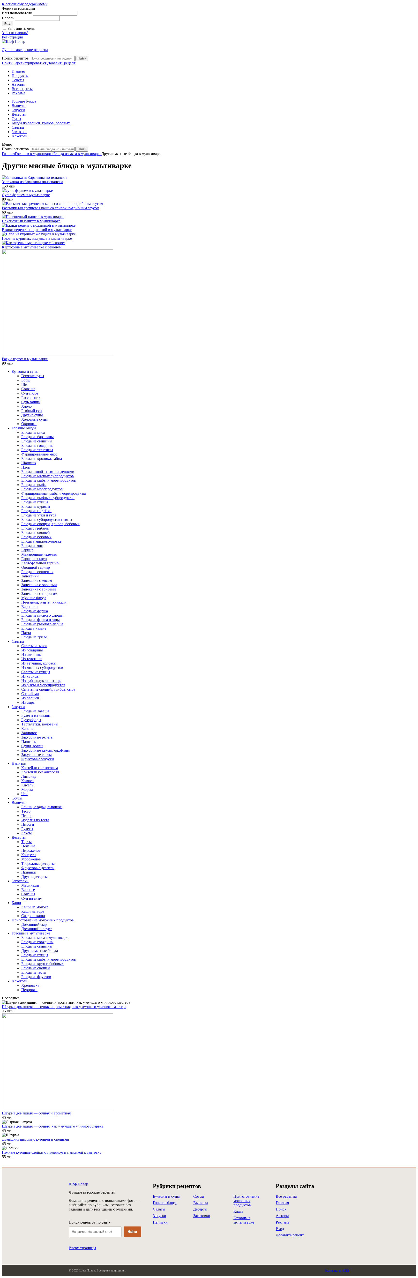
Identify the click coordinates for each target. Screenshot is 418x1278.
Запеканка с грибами (38, 589)
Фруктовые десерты (37, 868)
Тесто (25, 811)
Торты (26, 842)
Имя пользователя (17, 13)
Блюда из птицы (34, 502)
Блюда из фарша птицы (40, 620)
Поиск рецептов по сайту (90, 1222)
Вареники (29, 607)
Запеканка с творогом (39, 593)
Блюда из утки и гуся (38, 515)
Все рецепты (22, 89)
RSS (345, 1270)
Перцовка (29, 990)
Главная (18, 71)
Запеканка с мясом (36, 580)
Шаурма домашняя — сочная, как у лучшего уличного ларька (52, 1126)
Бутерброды (31, 720)
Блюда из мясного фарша (41, 615)
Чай (24, 794)
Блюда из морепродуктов (42, 489)
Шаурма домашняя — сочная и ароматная (36, 1113)
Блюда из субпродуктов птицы (46, 519)
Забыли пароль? (15, 33)
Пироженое (30, 850)
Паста (26, 633)
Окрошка (29, 424)
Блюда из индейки (36, 511)
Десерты (19, 114)
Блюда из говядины (37, 445)
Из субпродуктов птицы (41, 681)
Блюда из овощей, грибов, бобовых (41, 123)
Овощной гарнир (35, 567)
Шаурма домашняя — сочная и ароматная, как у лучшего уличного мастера (64, 1007)
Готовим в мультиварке (34, 154)
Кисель (27, 785)
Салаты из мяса (34, 646)
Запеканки (30, 576)
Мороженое (31, 859)
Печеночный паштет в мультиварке (31, 221)
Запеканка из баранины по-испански (32, 182)
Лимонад (28, 776)
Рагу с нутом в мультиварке (25, 359)
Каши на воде (32, 911)
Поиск (281, 1209)
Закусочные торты (36, 755)
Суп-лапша (30, 402)
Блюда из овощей (35, 533)
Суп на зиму (31, 898)
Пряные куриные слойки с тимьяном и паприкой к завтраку (51, 1152)
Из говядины (32, 650)
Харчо (26, 406)
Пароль (8, 18)
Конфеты (28, 855)
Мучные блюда (33, 598)
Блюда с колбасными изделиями (47, 472)
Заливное (29, 733)
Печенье (28, 846)
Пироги (27, 824)
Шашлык (28, 463)
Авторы (18, 84)
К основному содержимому (24, 4)
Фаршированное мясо (39, 454)
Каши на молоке (34, 907)
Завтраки (19, 132)
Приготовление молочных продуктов (43, 920)
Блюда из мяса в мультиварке (77, 154)
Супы (16, 119)
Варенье (28, 890)
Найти (132, 1231)
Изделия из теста (35, 820)
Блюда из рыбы (33, 485)
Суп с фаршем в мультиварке (26, 195)
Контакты (333, 1270)
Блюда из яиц (32, 546)
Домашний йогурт (36, 929)
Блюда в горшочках (37, 572)
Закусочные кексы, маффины (45, 750)
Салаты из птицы (35, 672)
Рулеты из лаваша (36, 715)
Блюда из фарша (34, 611)
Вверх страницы (82, 1248)
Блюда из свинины (36, 441)
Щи (24, 384)
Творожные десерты (38, 863)
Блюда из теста (33, 972)
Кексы (26, 833)
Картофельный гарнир (40, 563)
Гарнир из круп (34, 559)
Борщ (25, 380)
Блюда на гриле (34, 637)
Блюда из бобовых (36, 537)
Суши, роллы (32, 746)
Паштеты (29, 742)
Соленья (28, 894)
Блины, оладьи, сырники (41, 807)
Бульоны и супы (25, 371)
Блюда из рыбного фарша (42, 624)
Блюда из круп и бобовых (42, 964)
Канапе (27, 728)
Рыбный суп (31, 411)
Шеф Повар (78, 1184)
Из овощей (30, 698)
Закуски (18, 110)
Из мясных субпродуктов (42, 667)
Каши (16, 903)
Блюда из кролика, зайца (41, 458)
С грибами (30, 694)
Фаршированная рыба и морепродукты (53, 493)
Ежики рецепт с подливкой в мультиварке (37, 230)
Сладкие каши (33, 916)
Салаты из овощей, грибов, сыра (48, 689)
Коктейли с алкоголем (39, 768)
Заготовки (20, 881)
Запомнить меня (21, 28)
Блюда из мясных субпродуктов (47, 476)
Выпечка (19, 106)
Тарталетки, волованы (39, 724)
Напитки (19, 763)
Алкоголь (19, 136)
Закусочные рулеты (37, 737)
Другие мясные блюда (39, 951)
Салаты (18, 127)
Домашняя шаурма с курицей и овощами (35, 1139)
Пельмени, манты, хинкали (44, 602)
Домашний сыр (34, 924)
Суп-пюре (29, 393)
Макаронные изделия (39, 554)
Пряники (28, 872)
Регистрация (12, 37)
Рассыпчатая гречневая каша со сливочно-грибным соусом (50, 208)
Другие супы (32, 415)
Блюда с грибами (35, 528)
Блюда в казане (33, 628)
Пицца (26, 816)
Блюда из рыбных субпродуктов (48, 498)
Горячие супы (32, 376)
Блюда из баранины (37, 437)
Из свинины (31, 654)
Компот (27, 781)
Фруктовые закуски (37, 759)
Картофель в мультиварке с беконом (31, 247)
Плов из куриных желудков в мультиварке (37, 238)
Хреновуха (30, 985)
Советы (18, 80)
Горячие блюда (24, 101)
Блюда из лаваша (35, 711)
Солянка (28, 389)
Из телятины (31, 659)
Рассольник (30, 398)
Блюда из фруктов (36, 977)
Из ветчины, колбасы (38, 663)
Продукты (20, 76)
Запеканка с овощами (39, 585)
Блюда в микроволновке (41, 541)
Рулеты (27, 829)
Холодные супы (34, 419)
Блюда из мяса (33, 432)
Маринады (30, 885)
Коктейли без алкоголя (40, 772)
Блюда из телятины (37, 450)
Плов (25, 467)
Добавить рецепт (290, 1235)
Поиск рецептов (15, 58)
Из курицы (30, 676)
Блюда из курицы (35, 506)
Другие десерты (34, 876)
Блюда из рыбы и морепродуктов (48, 480)
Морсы (27, 789)
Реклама (18, 93)
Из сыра (28, 702)
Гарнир (27, 550)
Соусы (17, 798)
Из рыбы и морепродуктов (43, 685)
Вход (280, 1229)
